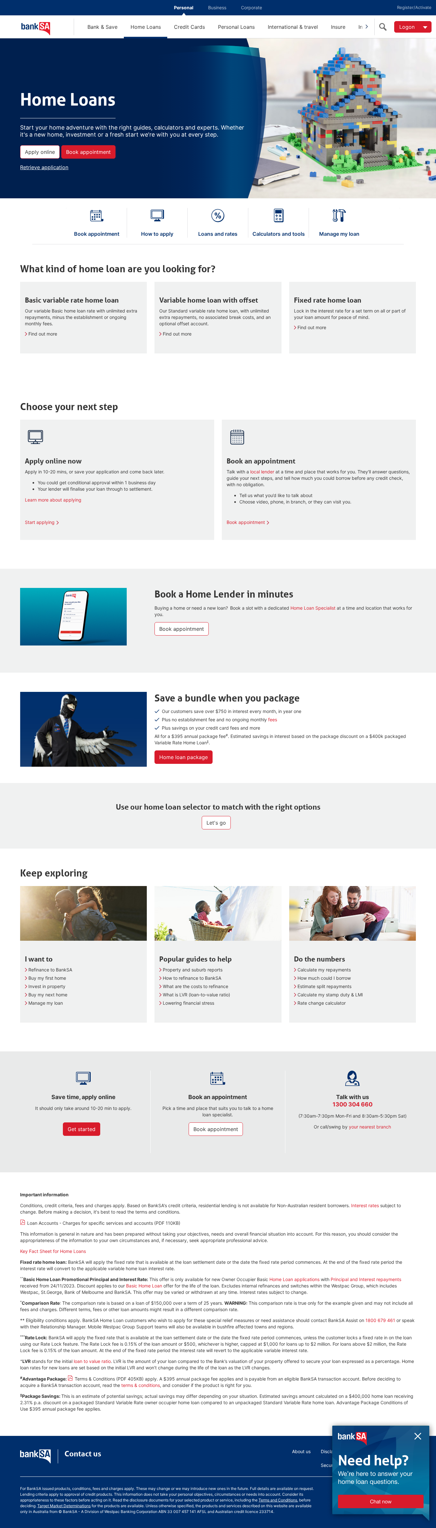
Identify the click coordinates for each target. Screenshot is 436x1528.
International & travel (293, 27)
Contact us (82, 1453)
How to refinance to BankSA (192, 978)
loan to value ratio (92, 1361)
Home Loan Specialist (313, 608)
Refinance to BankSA (50, 969)
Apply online (40, 152)
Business (217, 7)
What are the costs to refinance (195, 986)
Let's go (216, 822)
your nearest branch (370, 1126)
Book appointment (88, 152)
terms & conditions (140, 1385)
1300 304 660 (352, 1104)
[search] (384, 27)
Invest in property (46, 986)
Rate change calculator (321, 1003)
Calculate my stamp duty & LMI (330, 994)
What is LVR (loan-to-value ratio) (196, 994)
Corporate (251, 7)
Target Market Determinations (64, 1505)
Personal (183, 7)
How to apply (157, 234)
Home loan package (183, 757)
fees (272, 719)
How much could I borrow (324, 978)
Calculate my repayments (324, 969)
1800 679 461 (380, 1320)
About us (301, 1451)
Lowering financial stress (188, 1003)
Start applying (40, 522)
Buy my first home (47, 978)
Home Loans (146, 27)
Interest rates (365, 1205)
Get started (81, 1129)
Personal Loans (236, 27)
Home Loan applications (294, 1279)
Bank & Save (102, 27)
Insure (338, 27)
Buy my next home (47, 994)
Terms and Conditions (278, 1500)
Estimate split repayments (324, 986)
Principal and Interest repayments (366, 1279)
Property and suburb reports (192, 969)
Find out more (42, 333)
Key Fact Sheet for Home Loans (53, 1251)
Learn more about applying (53, 500)
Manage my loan (339, 234)
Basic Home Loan (144, 1285)
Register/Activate (414, 7)
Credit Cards (189, 27)
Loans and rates (217, 234)
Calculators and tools (278, 234)
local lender (262, 471)
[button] (370, 1478)
